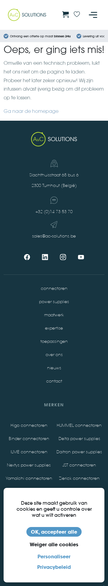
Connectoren (54, 288)
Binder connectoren (29, 438)
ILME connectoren (28, 451)
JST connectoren (79, 465)
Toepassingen (54, 341)
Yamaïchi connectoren (29, 478)
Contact (54, 381)
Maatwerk (54, 315)
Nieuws (54, 368)
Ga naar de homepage (31, 111)
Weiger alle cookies (54, 544)
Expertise (54, 328)
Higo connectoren (28, 425)
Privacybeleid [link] (54, 567)
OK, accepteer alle (54, 532)
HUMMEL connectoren (79, 425)
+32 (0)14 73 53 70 (54, 211)
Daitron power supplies (79, 451)
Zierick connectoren (79, 478)
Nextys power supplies (29, 465)
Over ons (54, 354)
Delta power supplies (79, 438)
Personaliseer (54, 556)
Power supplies (54, 301)
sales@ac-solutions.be (54, 236)
